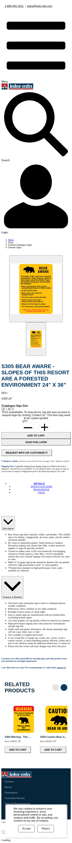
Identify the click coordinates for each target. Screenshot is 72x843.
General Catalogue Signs (20, 245)
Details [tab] (39, 483)
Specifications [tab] (41, 486)
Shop (10, 242)
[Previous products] (55, 687)
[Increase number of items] (44, 426)
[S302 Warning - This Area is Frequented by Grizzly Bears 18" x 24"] (24, 732)
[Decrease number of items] (28, 426)
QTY (25, 421)
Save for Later (36, 442)
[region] (36, 727)
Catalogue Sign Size (14, 405)
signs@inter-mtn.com (39, 6)
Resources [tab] (41, 489)
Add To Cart (36, 435)
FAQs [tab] (41, 492)
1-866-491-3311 (14, 6)
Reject (46, 828)
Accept (26, 828)
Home (11, 240)
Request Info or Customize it (27, 452)
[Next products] (64, 687)
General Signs (15, 247)
